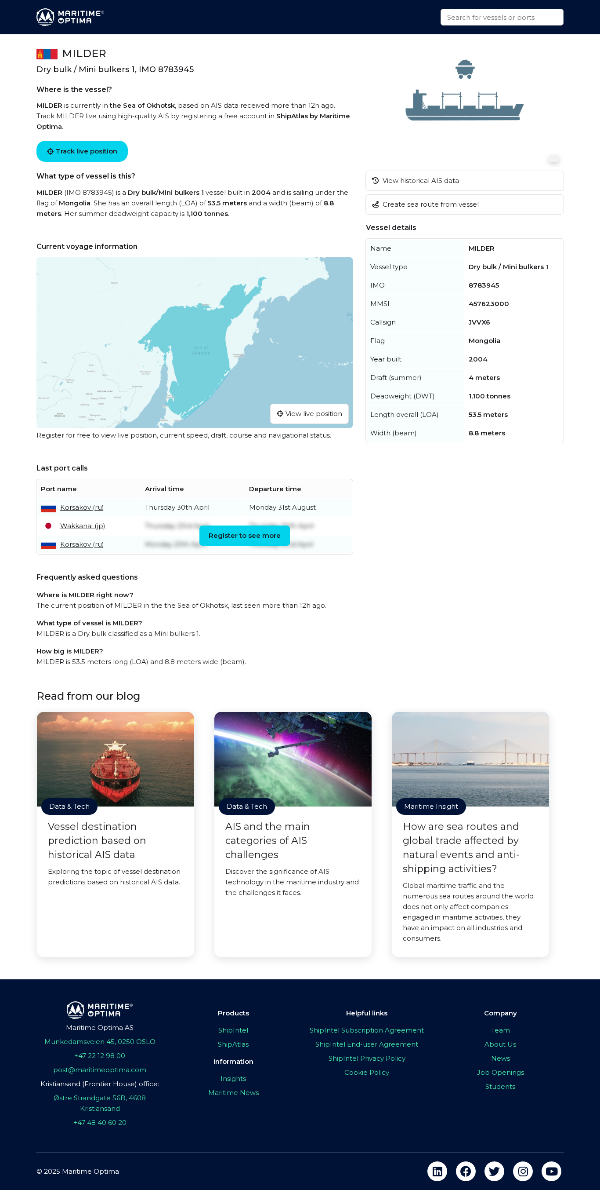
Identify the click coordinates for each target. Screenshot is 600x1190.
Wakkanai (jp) (82, 526)
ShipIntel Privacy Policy (367, 1058)
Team (500, 1030)
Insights (233, 1078)
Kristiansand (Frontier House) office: (99, 1084)
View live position (314, 413)
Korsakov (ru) (82, 507)
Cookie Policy (366, 1072)
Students (500, 1086)
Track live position (86, 151)
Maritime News (233, 1092)
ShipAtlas (233, 1044)
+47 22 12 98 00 (99, 1055)
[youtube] (551, 1171)
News (500, 1058)
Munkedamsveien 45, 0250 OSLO (99, 1041)
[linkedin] (437, 1171)
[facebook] (466, 1171)
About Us (500, 1044)
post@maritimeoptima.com (99, 1070)
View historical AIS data (420, 180)
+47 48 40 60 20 (100, 1122)
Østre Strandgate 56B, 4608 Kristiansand (100, 1103)
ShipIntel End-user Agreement (366, 1044)
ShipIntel (233, 1030)
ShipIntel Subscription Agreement (367, 1030)
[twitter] (494, 1171)
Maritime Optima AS (100, 1027)
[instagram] (523, 1171)
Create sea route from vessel (430, 204)
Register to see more (245, 535)
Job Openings (500, 1072)
